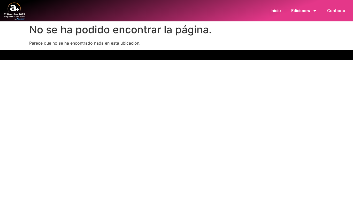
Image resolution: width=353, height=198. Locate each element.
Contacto (336, 10)
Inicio (276, 10)
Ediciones (300, 10)
